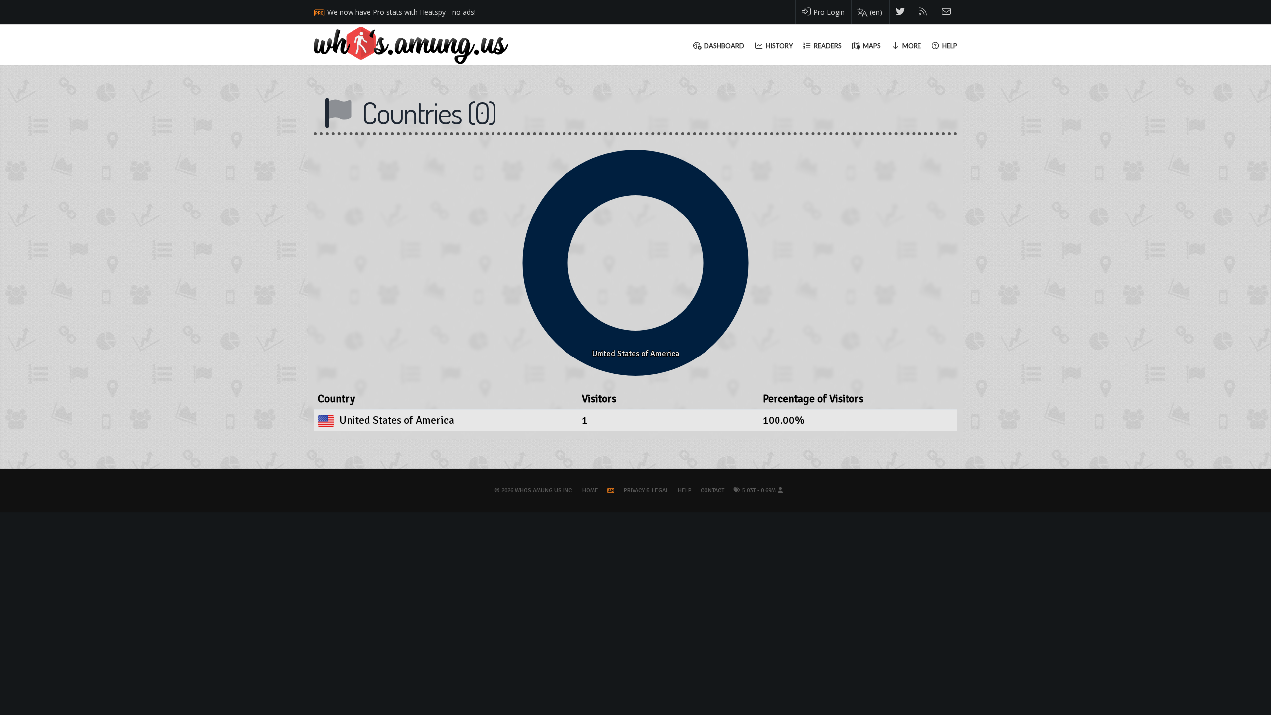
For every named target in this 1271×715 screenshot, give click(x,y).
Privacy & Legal (646, 490)
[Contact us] (946, 12)
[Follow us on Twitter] (900, 12)
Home (590, 490)
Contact (712, 490)
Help (685, 490)
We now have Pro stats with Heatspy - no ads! (401, 12)
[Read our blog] (923, 12)
